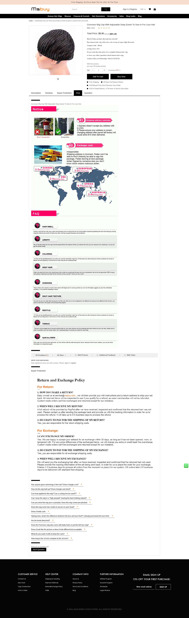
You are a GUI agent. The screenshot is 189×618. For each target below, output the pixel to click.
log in (67, 363)
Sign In (126, 9)
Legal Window (105, 590)
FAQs (47, 590)
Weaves (68, 16)
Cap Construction (24, 586)
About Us (76, 579)
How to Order (22, 590)
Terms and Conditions (80, 586)
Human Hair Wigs (55, 16)
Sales (121, 16)
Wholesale (103, 586)
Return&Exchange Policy (54, 586)
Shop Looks (130, 16)
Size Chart (21, 583)
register (73, 363)
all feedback (41, 355)
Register (133, 9)
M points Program (106, 583)
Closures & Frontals (81, 16)
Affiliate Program (106, 579)
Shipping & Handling (52, 579)
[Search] (105, 9)
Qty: (88, 70)
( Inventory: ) (114, 70)
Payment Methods (51, 583)
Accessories (112, 16)
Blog (139, 16)
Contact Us (22, 579)
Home (31, 21)
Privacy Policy (77, 583)
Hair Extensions (98, 16)
